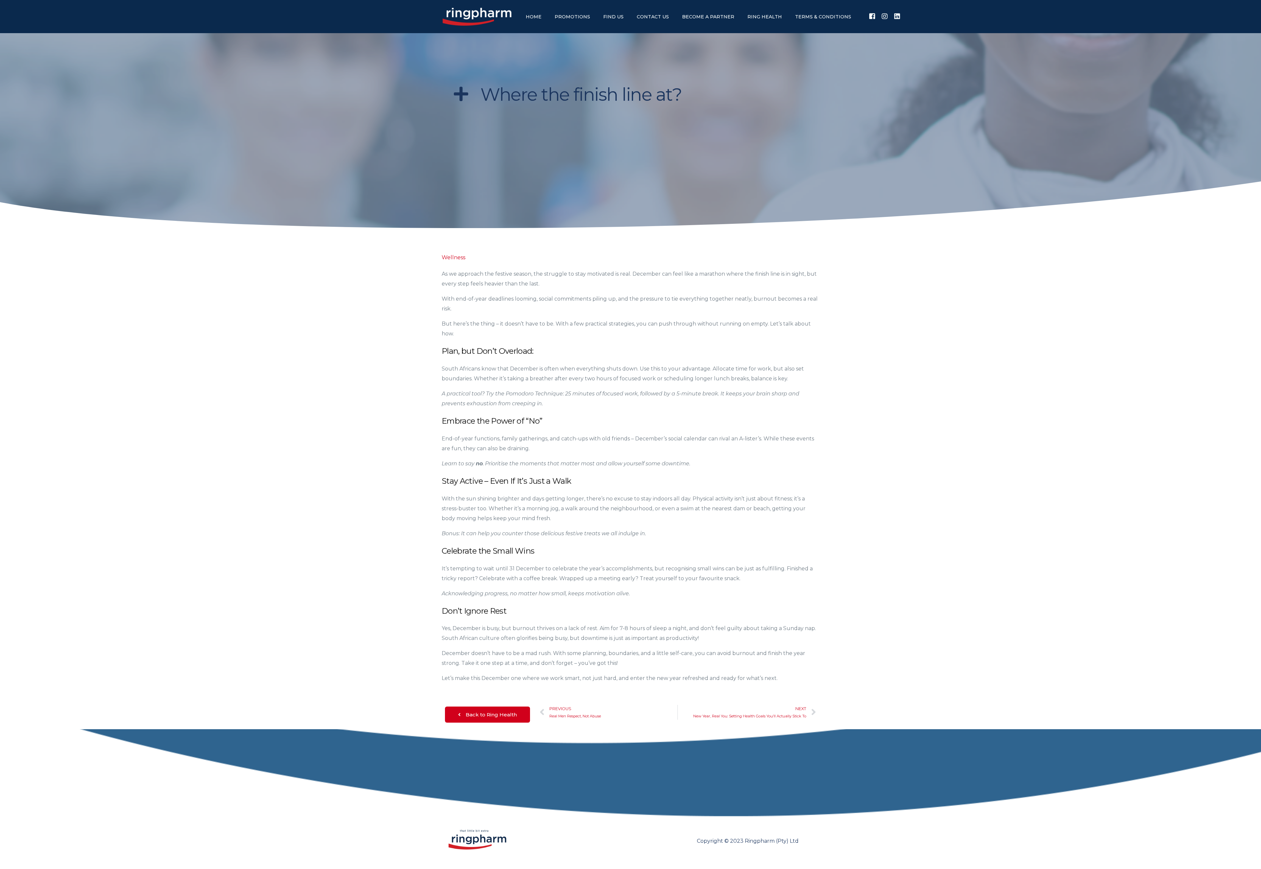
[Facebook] (872, 16)
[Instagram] (884, 16)
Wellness (453, 257)
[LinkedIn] (897, 16)
